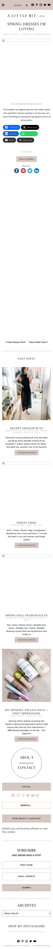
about (26, 758)
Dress (13, 103)
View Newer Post (16, 342)
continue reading (27, 453)
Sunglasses (37, 103)
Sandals (26, 103)
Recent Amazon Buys (26, 428)
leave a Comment (26, 159)
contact (26, 768)
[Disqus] (26, 217)
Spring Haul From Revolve (26, 615)
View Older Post (37, 342)
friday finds (18, 525)
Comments (26, 151)
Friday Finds (26, 523)
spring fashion (41, 34)
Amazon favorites (16, 431)
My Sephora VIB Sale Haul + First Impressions (26, 711)
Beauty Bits (17, 716)
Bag (20, 103)
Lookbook (26, 34)
